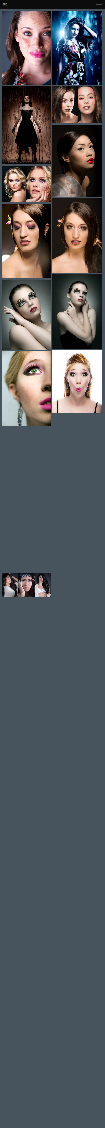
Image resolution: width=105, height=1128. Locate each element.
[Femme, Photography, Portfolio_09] (77, 381)
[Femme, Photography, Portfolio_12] (26, 315)
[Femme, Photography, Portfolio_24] (26, 825)
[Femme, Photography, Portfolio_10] (26, 388)
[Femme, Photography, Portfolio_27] (77, 712)
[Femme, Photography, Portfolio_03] (77, 488)
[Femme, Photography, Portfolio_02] (26, 585)
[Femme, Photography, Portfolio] (26, 48)
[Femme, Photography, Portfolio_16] (26, 1091)
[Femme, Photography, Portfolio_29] (77, 639)
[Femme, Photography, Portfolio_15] (77, 161)
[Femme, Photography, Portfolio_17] (77, 977)
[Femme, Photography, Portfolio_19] (77, 836)
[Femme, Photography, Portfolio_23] (77, 870)
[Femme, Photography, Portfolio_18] (26, 899)
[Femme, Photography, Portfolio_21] (77, 913)
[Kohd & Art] (5, 4)
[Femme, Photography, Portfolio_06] (26, 125)
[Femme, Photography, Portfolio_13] (77, 235)
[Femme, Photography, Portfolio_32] (26, 619)
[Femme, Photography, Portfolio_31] (26, 184)
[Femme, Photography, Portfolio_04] (26, 537)
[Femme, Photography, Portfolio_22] (26, 957)
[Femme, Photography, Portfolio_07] (77, 431)
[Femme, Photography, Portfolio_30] (77, 104)
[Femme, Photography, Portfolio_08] (26, 464)
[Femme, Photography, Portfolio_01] (77, 564)
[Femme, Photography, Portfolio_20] (26, 1015)
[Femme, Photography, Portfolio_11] (77, 311)
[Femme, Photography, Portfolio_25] (77, 783)
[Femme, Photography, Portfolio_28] (26, 679)
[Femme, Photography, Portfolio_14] (26, 241)
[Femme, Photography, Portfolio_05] (77, 48)
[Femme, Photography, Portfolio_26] (26, 754)
